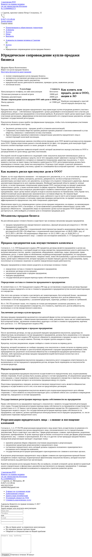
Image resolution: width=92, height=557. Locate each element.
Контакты (10, 36)
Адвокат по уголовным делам (18, 491)
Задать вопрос (6, 21)
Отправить (6, 555)
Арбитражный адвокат (15, 493)
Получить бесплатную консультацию (16, 72)
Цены (8, 34)
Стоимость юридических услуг (18, 500)
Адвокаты (10, 30)
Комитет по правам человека (14, 5)
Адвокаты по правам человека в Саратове (23, 40)
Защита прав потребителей (17, 496)
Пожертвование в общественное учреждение (24, 28)
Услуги (9, 32)
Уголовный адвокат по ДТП (17, 498)
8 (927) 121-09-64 (8, 19)
